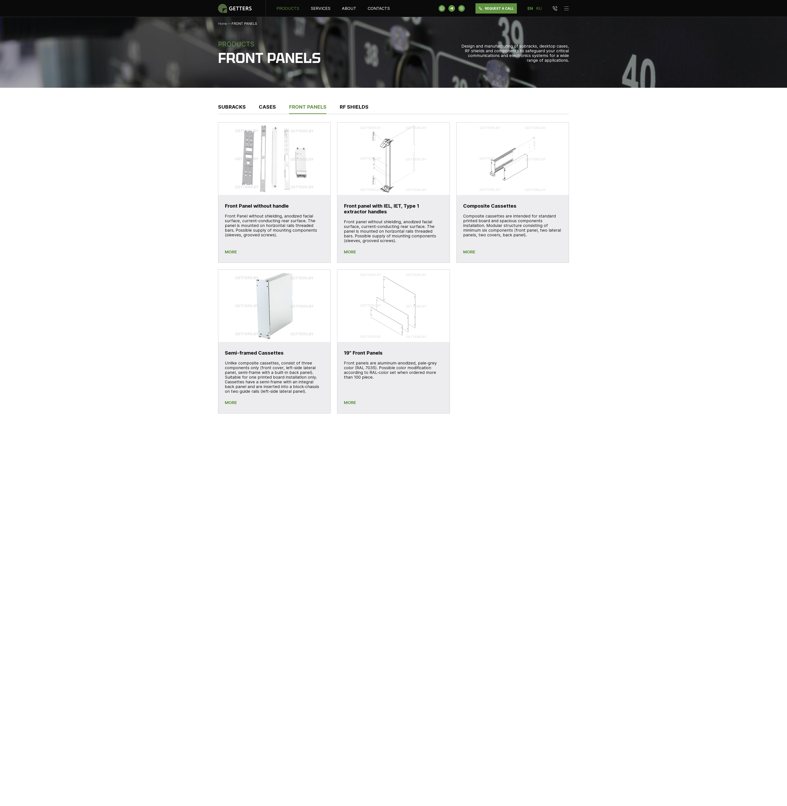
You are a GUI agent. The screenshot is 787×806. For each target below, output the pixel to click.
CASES (267, 107)
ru (539, 8)
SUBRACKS (232, 107)
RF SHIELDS (354, 107)
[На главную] (236, 8)
